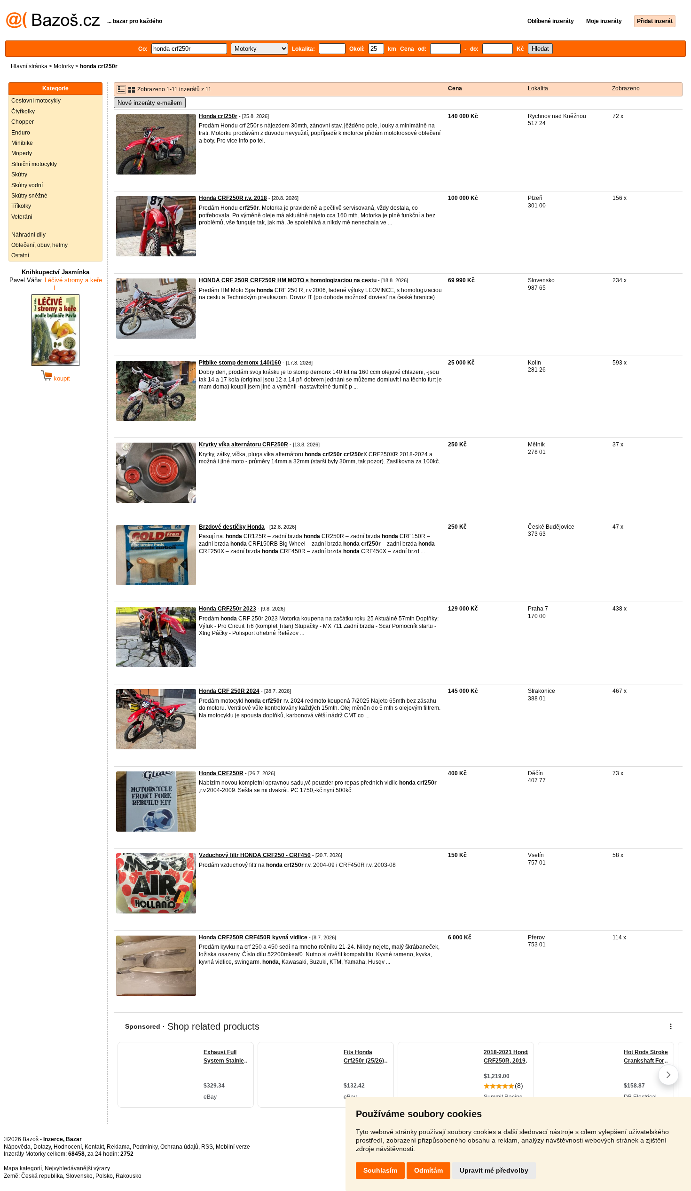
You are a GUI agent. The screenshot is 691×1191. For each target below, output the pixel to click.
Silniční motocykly (34, 164)
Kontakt (94, 1146)
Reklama (118, 1146)
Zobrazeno (626, 88)
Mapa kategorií (23, 1168)
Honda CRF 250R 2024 (229, 691)
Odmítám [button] (428, 1170)
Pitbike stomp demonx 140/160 (240, 362)
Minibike (22, 143)
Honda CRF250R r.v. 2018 (233, 198)
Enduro (20, 132)
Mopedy (21, 153)
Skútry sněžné (29, 195)
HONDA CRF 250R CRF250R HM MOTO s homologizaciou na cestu (288, 280)
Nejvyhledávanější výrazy (77, 1168)
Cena (455, 88)
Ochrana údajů (179, 1146)
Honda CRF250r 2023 (227, 608)
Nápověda (17, 1146)
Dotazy (42, 1146)
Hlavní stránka (29, 66)
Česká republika (42, 1176)
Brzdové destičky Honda (232, 527)
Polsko (104, 1176)
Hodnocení (68, 1146)
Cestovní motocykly (36, 100)
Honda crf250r (218, 116)
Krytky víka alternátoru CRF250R (243, 444)
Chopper (22, 122)
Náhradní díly (28, 234)
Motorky (64, 66)
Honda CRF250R (221, 773)
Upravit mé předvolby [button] (494, 1170)
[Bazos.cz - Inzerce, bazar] (53, 26)
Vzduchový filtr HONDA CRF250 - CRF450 (255, 855)
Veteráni (21, 217)
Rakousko (128, 1176)
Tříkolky (21, 206)
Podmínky (145, 1146)
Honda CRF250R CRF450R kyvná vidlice (253, 937)
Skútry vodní (27, 185)
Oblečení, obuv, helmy (39, 245)
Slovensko (79, 1176)
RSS (207, 1146)
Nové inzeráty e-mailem (150, 102)
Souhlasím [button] (380, 1170)
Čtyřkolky (23, 111)
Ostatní (20, 255)
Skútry (19, 174)
